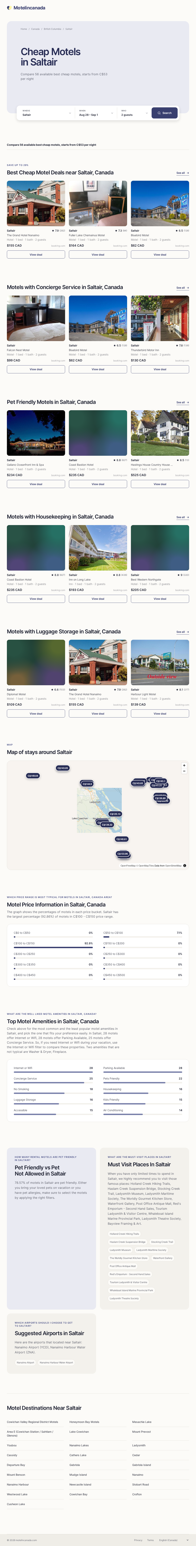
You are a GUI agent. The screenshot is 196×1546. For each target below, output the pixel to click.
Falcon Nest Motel (18, 350)
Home (24, 28)
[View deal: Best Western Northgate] (160, 548)
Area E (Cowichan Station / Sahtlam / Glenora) (30, 1433)
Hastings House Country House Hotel (154, 464)
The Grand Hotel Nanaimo (23, 235)
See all (182, 172)
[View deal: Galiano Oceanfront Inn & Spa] (36, 433)
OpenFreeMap (128, 865)
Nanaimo (137, 1474)
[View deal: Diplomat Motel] (36, 662)
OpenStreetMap (173, 865)
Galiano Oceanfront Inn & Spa (25, 464)
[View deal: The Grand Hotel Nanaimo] (36, 203)
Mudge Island (78, 1474)
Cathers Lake (77, 1455)
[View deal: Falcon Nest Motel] (36, 318)
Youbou (11, 1445)
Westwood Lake (17, 1494)
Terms (150, 1540)
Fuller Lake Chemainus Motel (87, 235)
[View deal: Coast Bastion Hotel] (98, 433)
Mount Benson (16, 1474)
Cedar (136, 1455)
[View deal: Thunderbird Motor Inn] (160, 318)
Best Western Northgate (146, 579)
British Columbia (52, 28)
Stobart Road (140, 1484)
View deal (36, 254)
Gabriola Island (141, 1464)
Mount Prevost (141, 1431)
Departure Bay (16, 1464)
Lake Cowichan (79, 1431)
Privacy (138, 1540)
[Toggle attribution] (184, 865)
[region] (98, 815)
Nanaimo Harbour (18, 1484)
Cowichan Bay (78, 1494)
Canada (35, 28)
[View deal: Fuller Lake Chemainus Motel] (98, 203)
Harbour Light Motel (143, 694)
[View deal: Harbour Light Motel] (160, 662)
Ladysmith (138, 1445)
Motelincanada (29, 7)
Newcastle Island (80, 1484)
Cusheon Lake (16, 1504)
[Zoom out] (184, 771)
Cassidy (12, 1455)
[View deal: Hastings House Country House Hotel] (160, 433)
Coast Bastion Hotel (81, 464)
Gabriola (74, 1464)
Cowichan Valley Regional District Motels (32, 1421)
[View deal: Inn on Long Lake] (98, 548)
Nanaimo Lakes (79, 1445)
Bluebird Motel (140, 235)
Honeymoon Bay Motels (84, 1421)
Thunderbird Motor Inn (145, 350)
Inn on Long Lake (80, 579)
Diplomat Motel (16, 694)
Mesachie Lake (141, 1421)
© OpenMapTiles (145, 865)
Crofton (137, 1494)
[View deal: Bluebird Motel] (160, 203)
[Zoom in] (184, 765)
